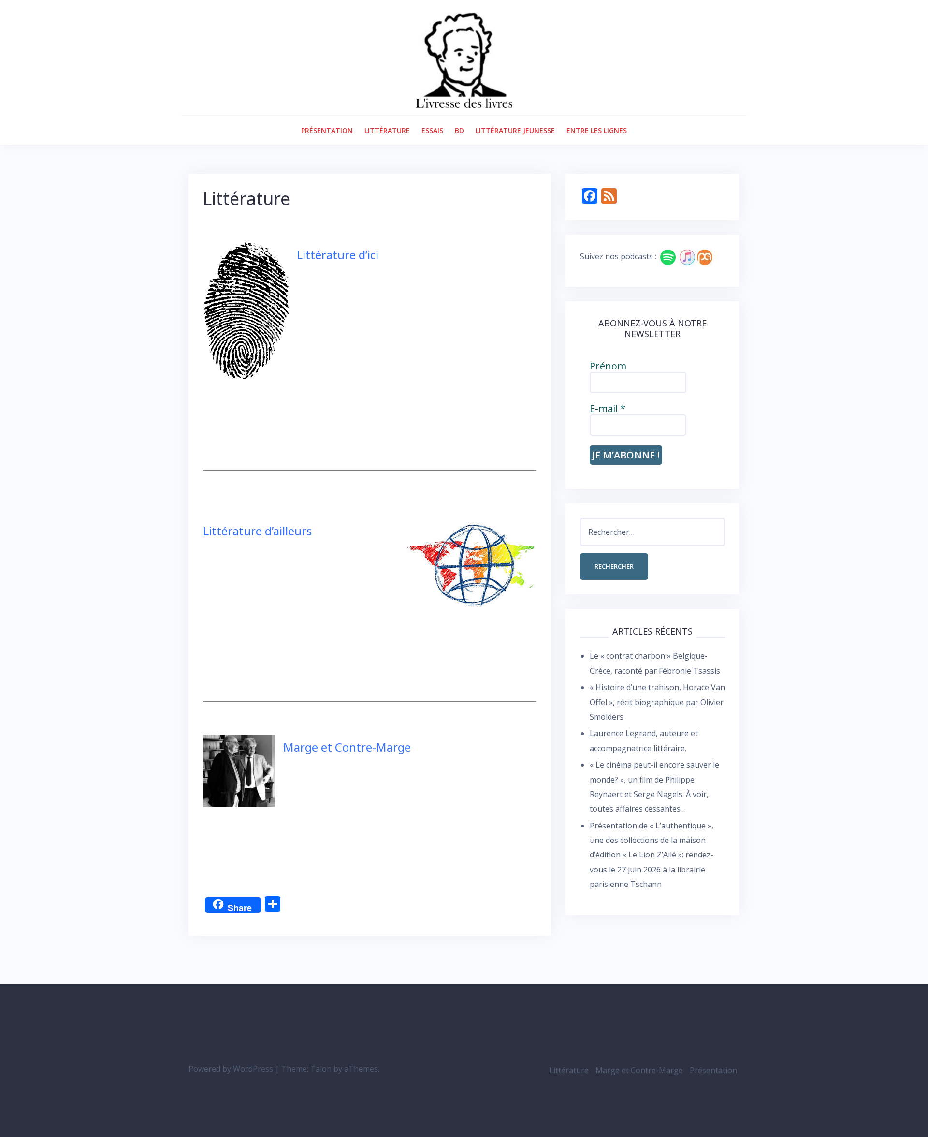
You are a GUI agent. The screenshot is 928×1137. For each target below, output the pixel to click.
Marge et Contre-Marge (347, 747)
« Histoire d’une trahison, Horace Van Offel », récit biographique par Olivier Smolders (657, 702)
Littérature (387, 130)
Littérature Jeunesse (515, 130)
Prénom (608, 366)
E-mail (607, 408)
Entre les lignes (596, 130)
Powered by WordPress (230, 1068)
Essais (432, 130)
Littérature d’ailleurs (257, 531)
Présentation (327, 130)
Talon (321, 1068)
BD (459, 130)
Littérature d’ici (337, 255)
